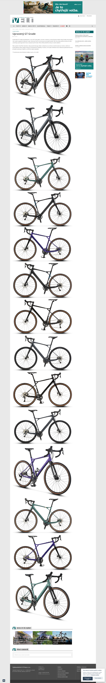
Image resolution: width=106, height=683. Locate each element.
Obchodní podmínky (62, 674)
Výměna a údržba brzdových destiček (83, 45)
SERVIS (24, 26)
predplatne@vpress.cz (45, 673)
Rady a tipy (31, 26)
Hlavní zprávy (21, 29)
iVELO (23, 20)
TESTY (18, 26)
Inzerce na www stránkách (63, 672)
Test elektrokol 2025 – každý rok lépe (83, 41)
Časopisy (55, 26)
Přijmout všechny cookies (87, 679)
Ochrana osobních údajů (63, 676)
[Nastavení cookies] (4, 680)
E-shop (62, 26)
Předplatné (60, 669)
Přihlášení (89, 16)
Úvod (14, 29)
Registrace (82, 16)
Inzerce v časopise (61, 670)
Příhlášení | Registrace (81, 667)
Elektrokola (41, 26)
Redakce (59, 667)
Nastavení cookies (95, 674)
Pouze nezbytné (98, 678)
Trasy (48, 26)
